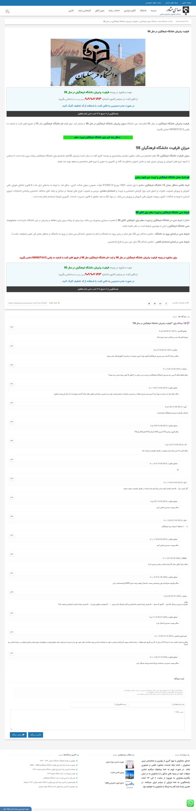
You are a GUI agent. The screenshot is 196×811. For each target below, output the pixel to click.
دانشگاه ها (163, 21)
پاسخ (11, 326)
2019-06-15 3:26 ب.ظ (171, 369)
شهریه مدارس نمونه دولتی (115, 762)
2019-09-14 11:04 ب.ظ (173, 482)
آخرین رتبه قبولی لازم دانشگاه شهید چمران (53, 786)
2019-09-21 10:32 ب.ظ (173, 520)
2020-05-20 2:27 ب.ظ (171, 558)
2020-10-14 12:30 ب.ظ (163, 636)
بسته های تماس (171, 2)
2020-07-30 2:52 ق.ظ (172, 596)
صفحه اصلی (186, 2)
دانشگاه (143, 10)
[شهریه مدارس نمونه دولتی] (129, 764)
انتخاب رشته (114, 10)
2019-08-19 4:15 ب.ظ (158, 463)
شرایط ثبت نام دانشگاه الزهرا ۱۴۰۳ (59, 773)
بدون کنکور (99, 10)
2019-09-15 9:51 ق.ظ (158, 501)
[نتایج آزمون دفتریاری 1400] (129, 785)
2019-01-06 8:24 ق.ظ (167, 331)
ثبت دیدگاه (34, 735)
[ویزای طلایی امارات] (129, 774)
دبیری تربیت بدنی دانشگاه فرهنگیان (55, 778)
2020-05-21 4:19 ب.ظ (158, 577)
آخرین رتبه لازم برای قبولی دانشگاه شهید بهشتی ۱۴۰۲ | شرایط (45, 782)
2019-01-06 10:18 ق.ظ (162, 350)
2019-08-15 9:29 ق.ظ (158, 425)
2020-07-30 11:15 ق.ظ (158, 617)
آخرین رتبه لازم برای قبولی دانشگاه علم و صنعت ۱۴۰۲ (51, 769)
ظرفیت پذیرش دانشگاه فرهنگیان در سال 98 (168, 32)
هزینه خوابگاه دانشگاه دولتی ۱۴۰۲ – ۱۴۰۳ (54, 760)
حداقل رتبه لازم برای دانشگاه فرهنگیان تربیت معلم (97, 137)
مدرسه (153, 10)
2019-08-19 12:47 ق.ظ (174, 444)
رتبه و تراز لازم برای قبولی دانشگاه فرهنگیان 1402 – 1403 (49, 765)
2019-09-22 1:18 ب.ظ (158, 539)
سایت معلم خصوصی (153, 2)
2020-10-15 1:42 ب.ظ (158, 657)
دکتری (71, 10)
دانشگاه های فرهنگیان (148, 21)
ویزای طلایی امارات (117, 772)
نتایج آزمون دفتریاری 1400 (114, 783)
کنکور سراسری (130, 10)
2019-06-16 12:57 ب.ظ (158, 387)
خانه (171, 21)
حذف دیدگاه (17, 735)
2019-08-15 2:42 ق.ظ (173, 406)
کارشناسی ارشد (84, 10)
